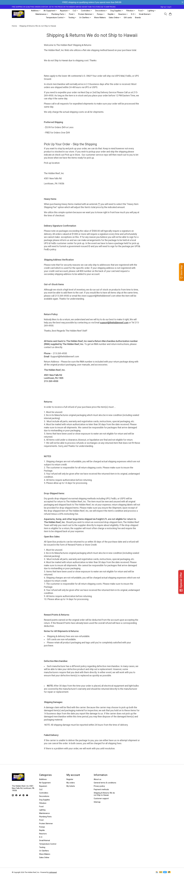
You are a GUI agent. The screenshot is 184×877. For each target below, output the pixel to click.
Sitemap (97, 802)
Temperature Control (47, 844)
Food (41, 806)
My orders (70, 783)
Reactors (43, 834)
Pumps (42, 827)
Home (14, 26)
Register (69, 779)
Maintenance (44, 813)
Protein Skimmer (46, 823)
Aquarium (43, 786)
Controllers (43, 793)
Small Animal (44, 840)
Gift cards (128, 17)
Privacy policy (99, 786)
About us (97, 779)
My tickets (70, 786)
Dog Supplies (44, 800)
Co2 (40, 789)
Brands (138, 17)
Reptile (42, 830)
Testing (42, 847)
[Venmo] (165, 872)
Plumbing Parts (45, 817)
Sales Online (44, 857)
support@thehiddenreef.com (114, 322)
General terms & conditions (105, 783)
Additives (43, 779)
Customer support (101, 798)
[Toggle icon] (165, 14)
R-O (40, 837)
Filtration (42, 803)
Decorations (44, 796)
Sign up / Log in (166, 7)
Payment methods (101, 789)
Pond (41, 820)
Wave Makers (100, 17)
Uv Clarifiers (44, 851)
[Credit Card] (156, 872)
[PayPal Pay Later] (169, 872)
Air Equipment (45, 783)
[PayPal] (160, 872)
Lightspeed (53, 872)
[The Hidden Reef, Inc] (18, 14)
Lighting (42, 810)
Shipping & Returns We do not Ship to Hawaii (104, 794)
